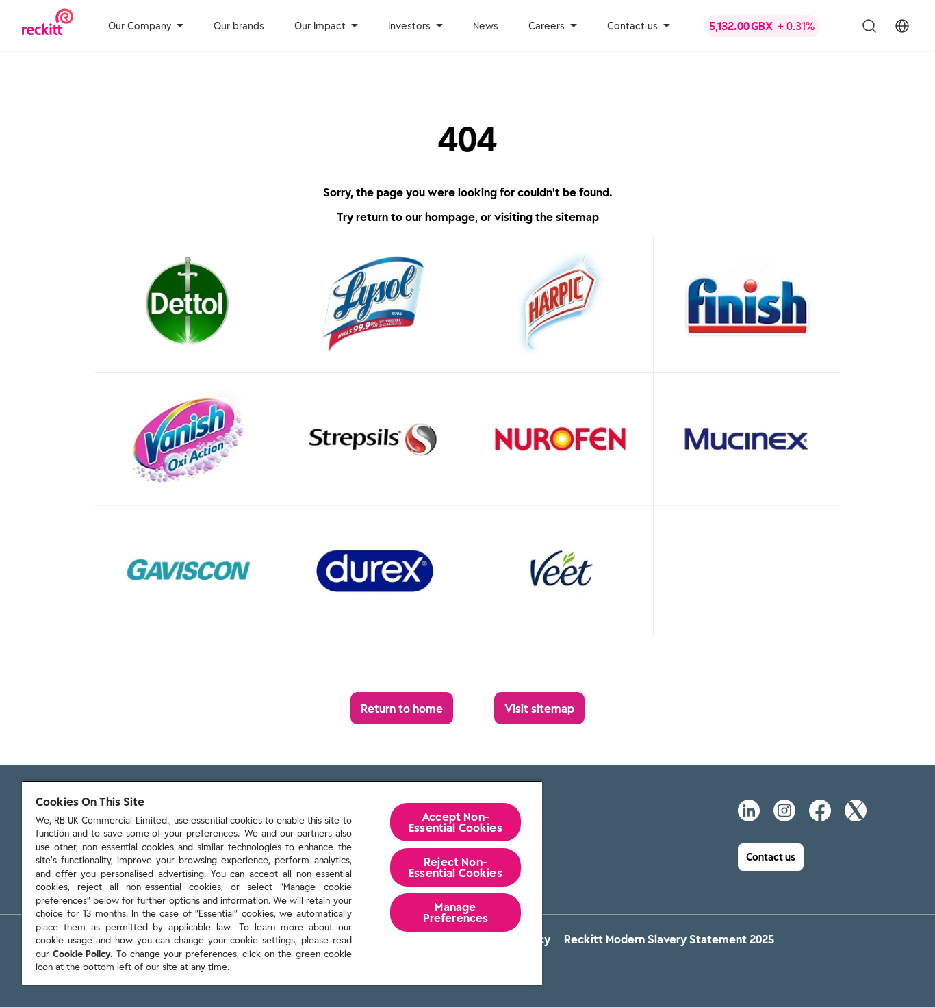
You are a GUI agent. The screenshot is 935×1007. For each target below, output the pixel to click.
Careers (546, 26)
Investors (409, 26)
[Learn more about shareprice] (773, 26)
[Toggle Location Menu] (902, 26)
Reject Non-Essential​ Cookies (455, 867)
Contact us (632, 26)
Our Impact (320, 26)
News (485, 26)
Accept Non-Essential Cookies (455, 822)
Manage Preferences (456, 912)
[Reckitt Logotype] (47, 26)
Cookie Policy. (83, 954)
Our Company (139, 26)
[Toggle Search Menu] (869, 26)
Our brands (239, 26)
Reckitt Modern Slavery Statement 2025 (669, 939)
